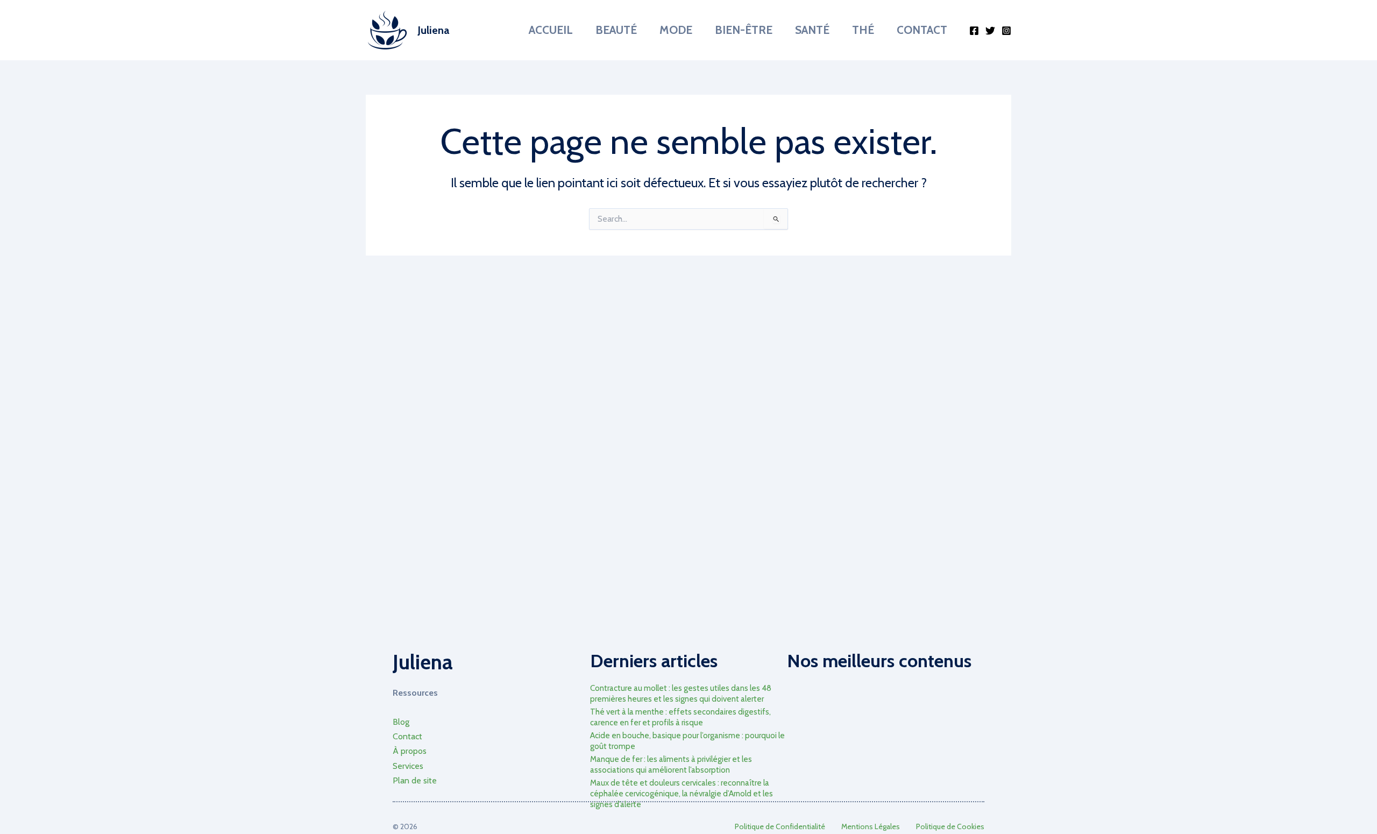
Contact (922, 30)
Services (408, 766)
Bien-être (743, 30)
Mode (675, 30)
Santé (812, 30)
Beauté (616, 30)
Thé (863, 30)
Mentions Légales (870, 826)
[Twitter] (990, 31)
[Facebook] (974, 31)
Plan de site (415, 780)
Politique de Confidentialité (780, 826)
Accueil (551, 30)
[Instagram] (1006, 31)
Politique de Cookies (950, 826)
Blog (401, 722)
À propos (410, 751)
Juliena (433, 30)
